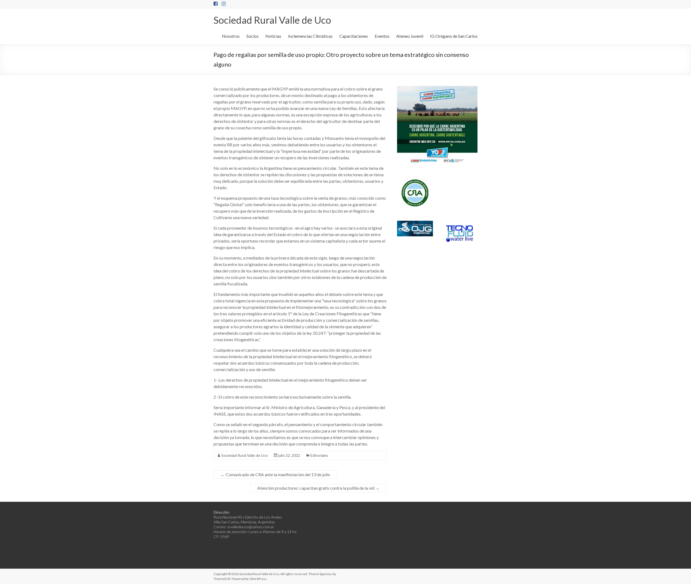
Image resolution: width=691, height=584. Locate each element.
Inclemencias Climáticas (310, 36)
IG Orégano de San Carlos (453, 36)
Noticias (273, 36)
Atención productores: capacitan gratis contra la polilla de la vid (318, 487)
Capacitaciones (353, 36)
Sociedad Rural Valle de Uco (272, 20)
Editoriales (319, 455)
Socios (252, 36)
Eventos (382, 36)
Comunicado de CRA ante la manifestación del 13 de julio (275, 474)
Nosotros (231, 36)
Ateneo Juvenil (409, 36)
